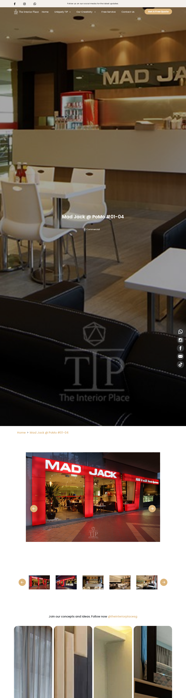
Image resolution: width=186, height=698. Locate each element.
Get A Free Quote (158, 11)
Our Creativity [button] (84, 12)
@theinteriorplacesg (122, 616)
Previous (33, 508)
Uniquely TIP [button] (61, 12)
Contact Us (127, 12)
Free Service (108, 12)
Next (152, 508)
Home (45, 12)
